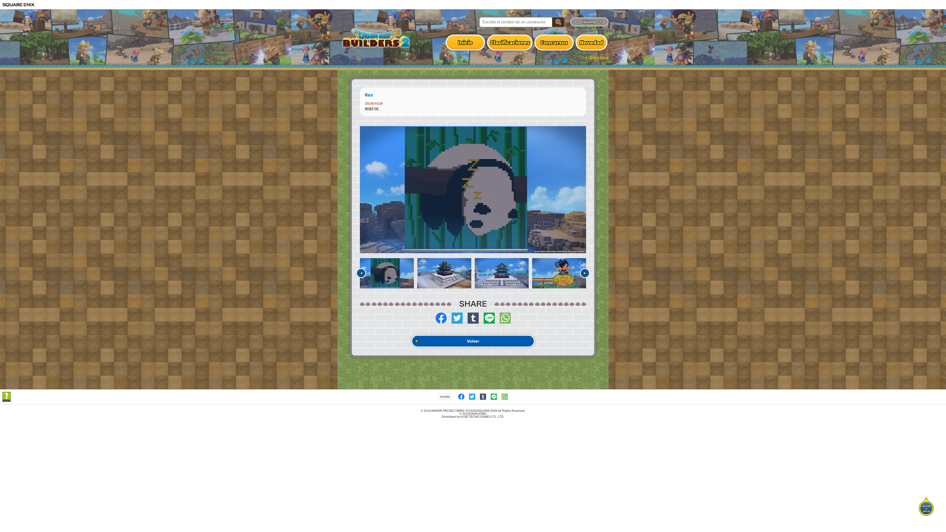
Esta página (599, 57)
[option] (473, 189)
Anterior (361, 273)
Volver (473, 341)
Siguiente (585, 273)
